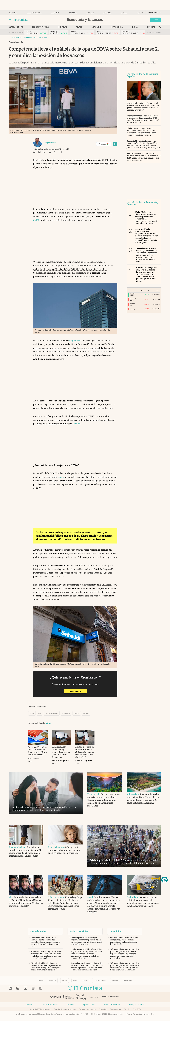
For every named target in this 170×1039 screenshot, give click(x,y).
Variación (144, 290)
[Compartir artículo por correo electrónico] (55, 152)
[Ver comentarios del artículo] (60, 152)
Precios (85, 980)
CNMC (36, 220)
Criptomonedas (116, 27)
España (85, 713)
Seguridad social (34, 13)
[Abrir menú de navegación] (10, 19)
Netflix (140, 13)
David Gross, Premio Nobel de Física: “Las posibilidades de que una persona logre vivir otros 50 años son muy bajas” (143, 106)
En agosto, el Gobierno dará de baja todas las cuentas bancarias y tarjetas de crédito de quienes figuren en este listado (146, 274)
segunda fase (75, 340)
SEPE (75, 980)
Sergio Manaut (50, 143)
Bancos (76, 713)
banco (61, 477)
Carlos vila (66, 713)
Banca (135, 27)
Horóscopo (128, 980)
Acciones (107, 13)
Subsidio (115, 980)
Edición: (153, 13)
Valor (158, 290)
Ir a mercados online (16, 32)
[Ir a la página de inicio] (20, 19)
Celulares (52, 980)
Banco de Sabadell (51, 713)
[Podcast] (94, 997)
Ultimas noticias (16, 27)
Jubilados (55, 13)
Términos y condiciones (87, 1009)
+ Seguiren (104, 144)
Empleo (124, 13)
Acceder (155, 20)
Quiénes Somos (88, 1005)
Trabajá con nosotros (136, 1005)
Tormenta (13, 13)
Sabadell (77, 423)
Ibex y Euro (62, 27)
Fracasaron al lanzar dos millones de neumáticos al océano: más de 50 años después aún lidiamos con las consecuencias (144, 156)
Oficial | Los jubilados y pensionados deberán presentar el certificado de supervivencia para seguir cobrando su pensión (142, 131)
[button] (164, 880)
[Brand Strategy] (81, 997)
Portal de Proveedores (112, 1005)
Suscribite (70, 1005)
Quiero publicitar (78, 691)
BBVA (46, 38)
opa (39, 713)
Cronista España (15, 38)
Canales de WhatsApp (50, 1005)
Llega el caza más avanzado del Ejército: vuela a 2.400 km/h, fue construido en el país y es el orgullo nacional (143, 119)
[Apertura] (55, 997)
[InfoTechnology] (110, 997)
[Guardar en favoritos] (115, 144)
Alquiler (90, 13)
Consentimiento (115, 1009)
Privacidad (103, 1009)
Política (79, 27)
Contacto (29, 1005)
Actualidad (96, 27)
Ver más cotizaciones (154, 32)
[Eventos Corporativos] (68, 997)
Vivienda (73, 13)
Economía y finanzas (40, 27)
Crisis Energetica (100, 980)
